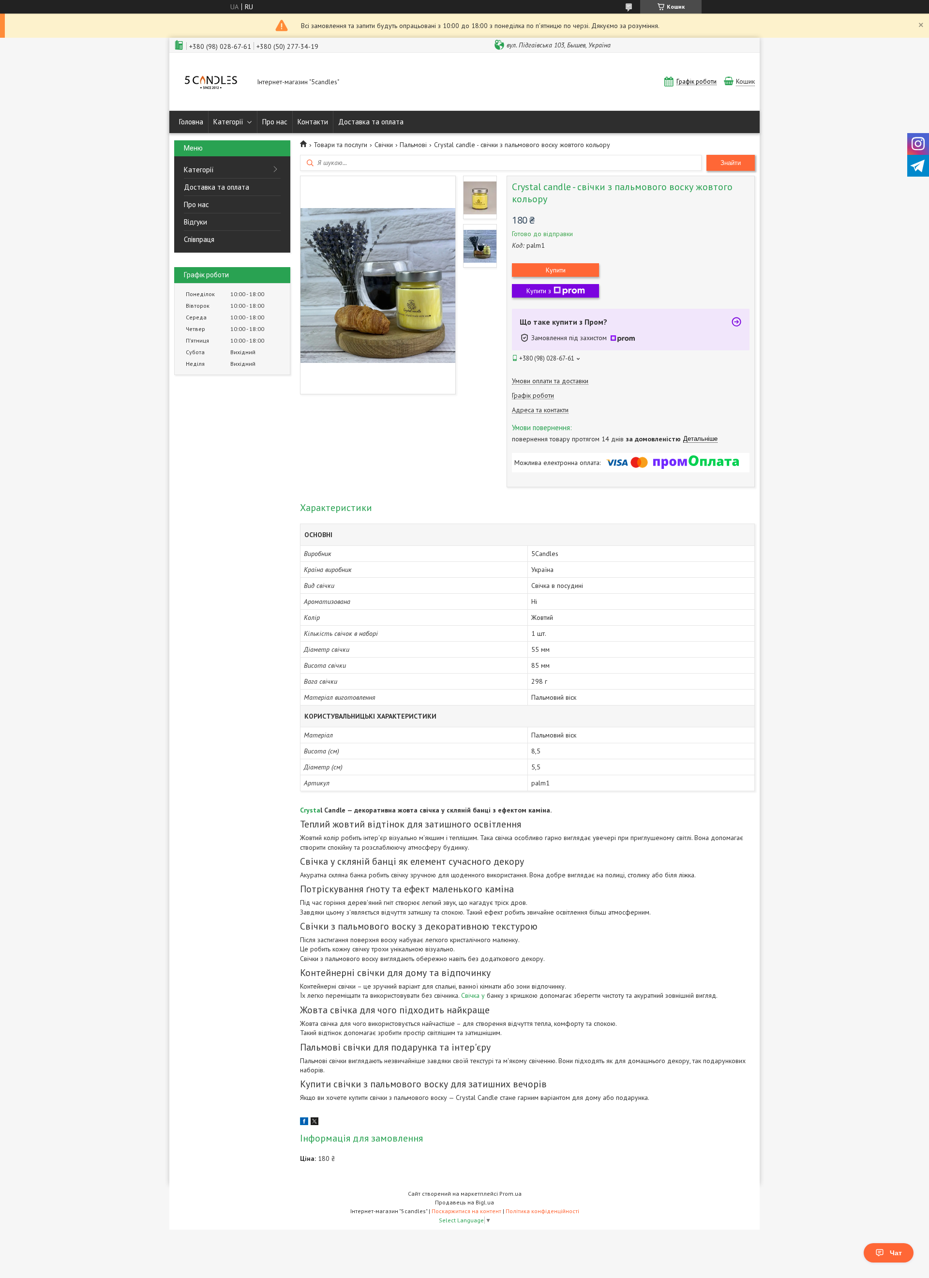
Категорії (228, 121)
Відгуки (195, 221)
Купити (556, 270)
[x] (314, 1122)
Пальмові (413, 144)
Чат (896, 1253)
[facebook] (304, 1122)
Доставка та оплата (371, 121)
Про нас (274, 121)
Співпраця (199, 239)
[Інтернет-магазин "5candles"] (211, 82)
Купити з (538, 290)
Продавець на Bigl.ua (464, 1202)
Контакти (313, 121)
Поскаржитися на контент (466, 1211)
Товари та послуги (340, 144)
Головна (191, 121)
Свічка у (473, 995)
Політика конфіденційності (542, 1211)
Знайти (730, 162)
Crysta (310, 810)
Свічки (384, 144)
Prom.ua (510, 1193)
